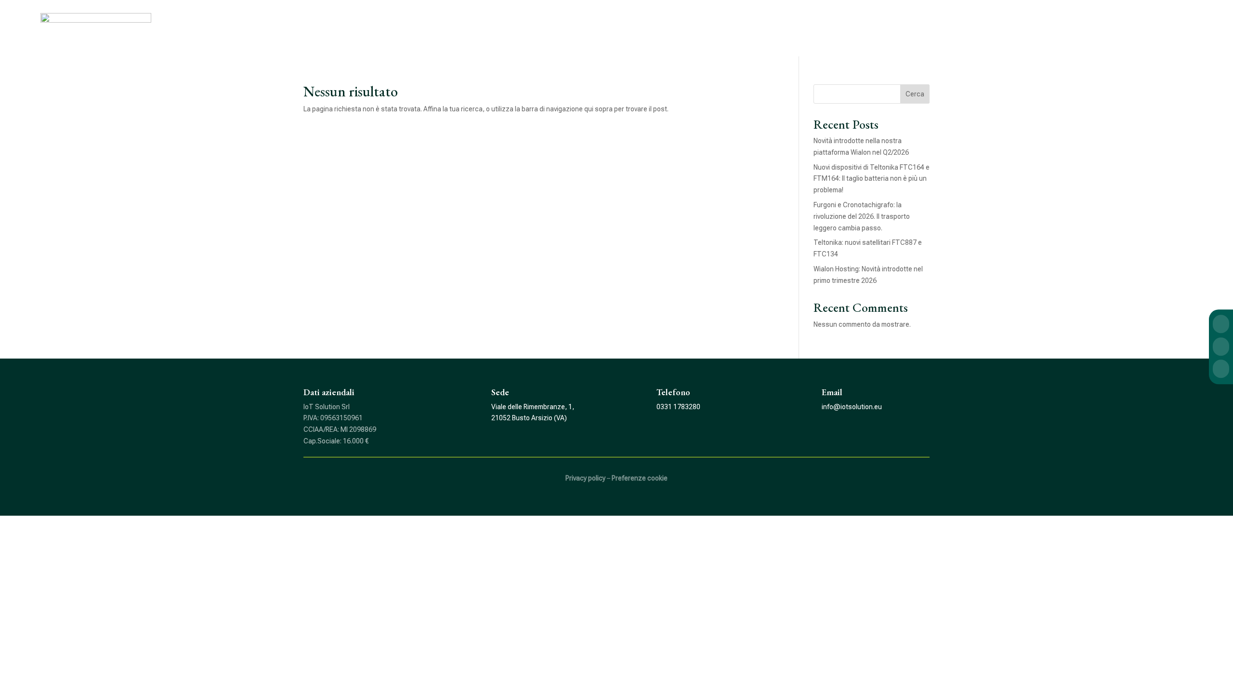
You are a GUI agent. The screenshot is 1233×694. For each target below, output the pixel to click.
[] (1221, 378)
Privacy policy (585, 478)
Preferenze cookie (640, 478)
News (1134, 23)
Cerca (914, 94)
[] (1221, 356)
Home (976, 23)
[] (1221, 333)
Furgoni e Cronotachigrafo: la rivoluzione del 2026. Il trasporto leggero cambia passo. (861, 216)
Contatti (1181, 23)
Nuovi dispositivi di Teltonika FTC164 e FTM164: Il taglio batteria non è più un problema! (871, 178)
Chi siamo (1028, 23)
